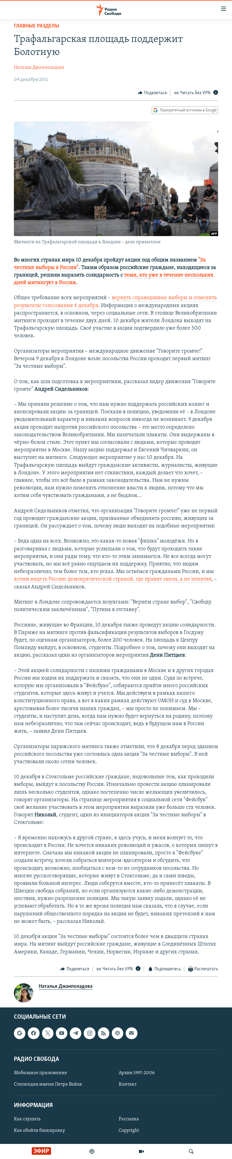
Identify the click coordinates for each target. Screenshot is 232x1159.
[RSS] (103, 1033)
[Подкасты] (117, 1033)
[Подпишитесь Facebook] (33, 1033)
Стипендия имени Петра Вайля (48, 1084)
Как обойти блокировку (39, 1131)
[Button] (152, 93)
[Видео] (141, 1151)
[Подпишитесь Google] (19, 1033)
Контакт (128, 1084)
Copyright (129, 1131)
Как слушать (27, 1119)
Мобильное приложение (40, 1073)
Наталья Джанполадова (39, 67)
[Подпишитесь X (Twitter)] (47, 1033)
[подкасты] (92, 1151)
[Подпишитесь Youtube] (61, 1033)
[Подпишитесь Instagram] (89, 1033)
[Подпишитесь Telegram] (75, 1033)
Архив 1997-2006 (137, 1073)
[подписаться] (131, 1033)
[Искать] (191, 1151)
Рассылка (129, 1119)
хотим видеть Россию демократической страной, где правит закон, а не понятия (112, 579)
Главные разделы (36, 26)
